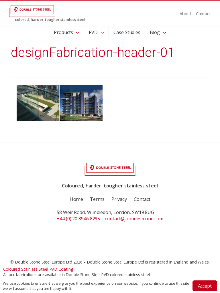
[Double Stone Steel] (32, 10)
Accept (205, 286)
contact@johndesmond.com (134, 218)
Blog (155, 32)
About (185, 13)
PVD (93, 32)
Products (63, 32)
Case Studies (126, 32)
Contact (203, 13)
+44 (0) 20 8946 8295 (78, 218)
